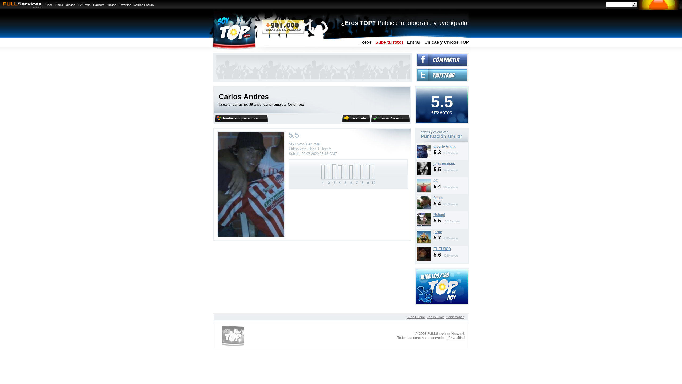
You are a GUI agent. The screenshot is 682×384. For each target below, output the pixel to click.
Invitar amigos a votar (241, 118)
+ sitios (149, 4)
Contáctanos (455, 317)
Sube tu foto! (389, 42)
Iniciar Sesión (391, 118)
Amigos (111, 4)
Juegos (70, 4)
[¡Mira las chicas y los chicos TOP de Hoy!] (442, 303)
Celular (138, 4)
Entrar (413, 42)
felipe (438, 198)
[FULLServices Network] (21, 8)
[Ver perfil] (424, 157)
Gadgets (98, 4)
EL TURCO (442, 249)
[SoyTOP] (256, 52)
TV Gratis (84, 4)
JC (435, 181)
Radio (59, 4)
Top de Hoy (435, 317)
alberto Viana (444, 147)
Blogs (49, 4)
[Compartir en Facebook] (442, 64)
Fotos (365, 42)
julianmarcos (444, 164)
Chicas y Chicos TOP (446, 42)
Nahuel (439, 215)
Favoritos (125, 4)
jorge (437, 232)
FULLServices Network (446, 334)
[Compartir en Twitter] (442, 80)
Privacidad (456, 338)
